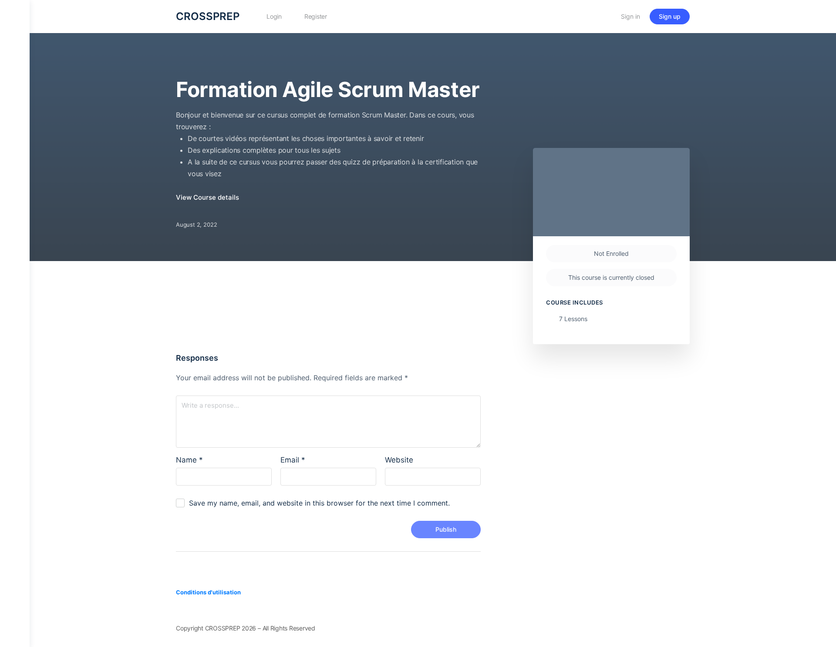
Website (399, 460)
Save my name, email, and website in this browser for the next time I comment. (319, 503)
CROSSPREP (207, 16)
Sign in (630, 16)
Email (292, 460)
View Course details (208, 197)
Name (189, 460)
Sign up (670, 16)
